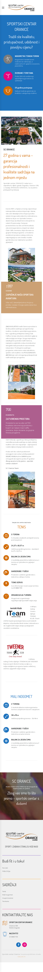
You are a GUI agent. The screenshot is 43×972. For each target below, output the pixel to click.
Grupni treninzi (7, 898)
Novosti (5, 868)
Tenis (4, 891)
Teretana (5, 901)
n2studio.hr (22, 957)
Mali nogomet (7, 895)
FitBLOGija (6, 871)
